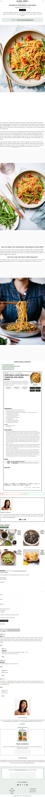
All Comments (4, 630)
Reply (1, 645)
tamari (6, 254)
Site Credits (33, 788)
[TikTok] (23, 519)
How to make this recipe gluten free (25, 19)
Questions (11, 630)
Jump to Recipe (22, 9)
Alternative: (2, 623)
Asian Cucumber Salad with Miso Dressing (19, 552)
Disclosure (33, 790)
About (12, 793)
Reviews (17, 630)
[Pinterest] (22, 519)
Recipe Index (12, 790)
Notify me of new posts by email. (8, 617)
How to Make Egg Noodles (8, 364)
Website (1, 604)
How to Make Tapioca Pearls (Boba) (19, 532)
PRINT (35, 387)
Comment (2, 582)
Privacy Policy (32, 791)
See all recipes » (4, 527)
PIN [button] (38, 390)
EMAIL (32, 390)
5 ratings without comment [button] (20, 570)
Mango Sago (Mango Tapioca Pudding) (42, 552)
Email (1, 599)
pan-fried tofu (15, 146)
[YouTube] (25, 519)
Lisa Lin (4, 670)
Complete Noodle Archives (8, 369)
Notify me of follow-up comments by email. (10, 614)
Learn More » (22, 723)
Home (12, 788)
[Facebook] (20, 519)
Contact (12, 791)
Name (1, 594)
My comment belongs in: (5, 608)
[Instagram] (21, 519)
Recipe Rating (3, 577)
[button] (33, 384)
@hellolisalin (15, 462)
